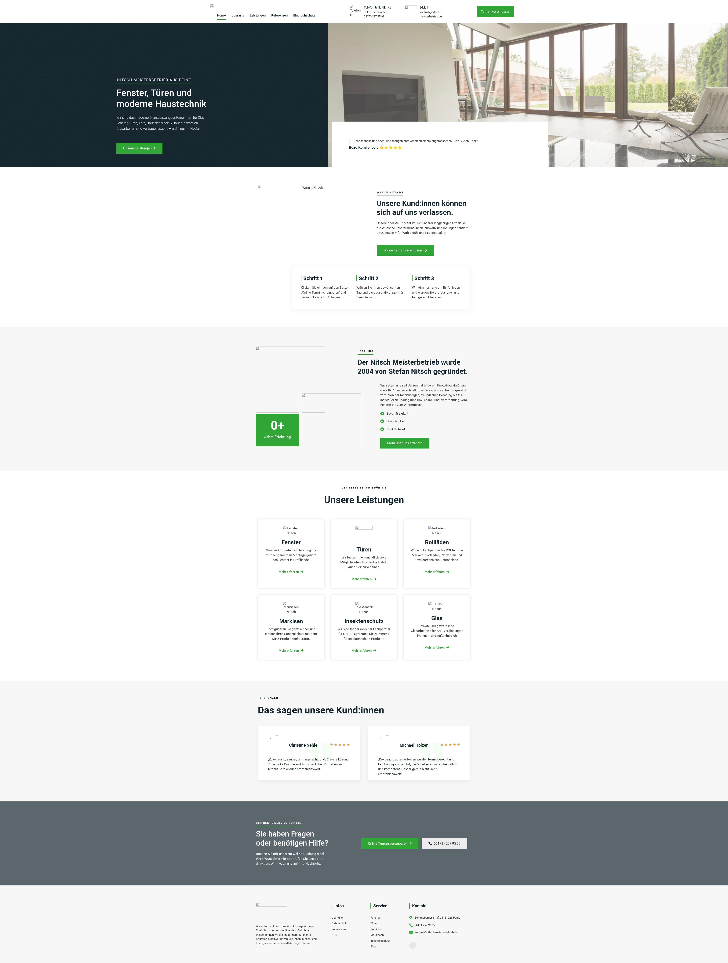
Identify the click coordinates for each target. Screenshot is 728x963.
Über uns (237, 15)
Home (221, 15)
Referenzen (279, 15)
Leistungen (258, 15)
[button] (495, 11)
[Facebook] (412, 945)
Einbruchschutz (304, 15)
